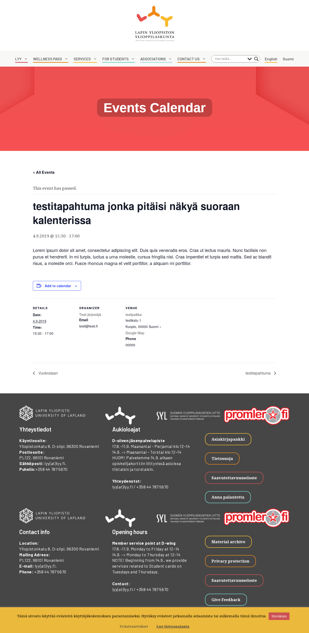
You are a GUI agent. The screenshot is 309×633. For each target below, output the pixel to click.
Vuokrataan (47, 373)
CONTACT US (188, 58)
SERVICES (82, 58)
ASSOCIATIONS (153, 58)
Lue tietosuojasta (172, 626)
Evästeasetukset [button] (134, 626)
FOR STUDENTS (115, 58)
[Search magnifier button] (256, 59)
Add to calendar (58, 285)
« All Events (44, 172)
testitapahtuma (259, 373)
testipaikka (134, 314)
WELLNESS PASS (47, 58)
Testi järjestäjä (90, 314)
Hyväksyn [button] (279, 616)
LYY (18, 58)
